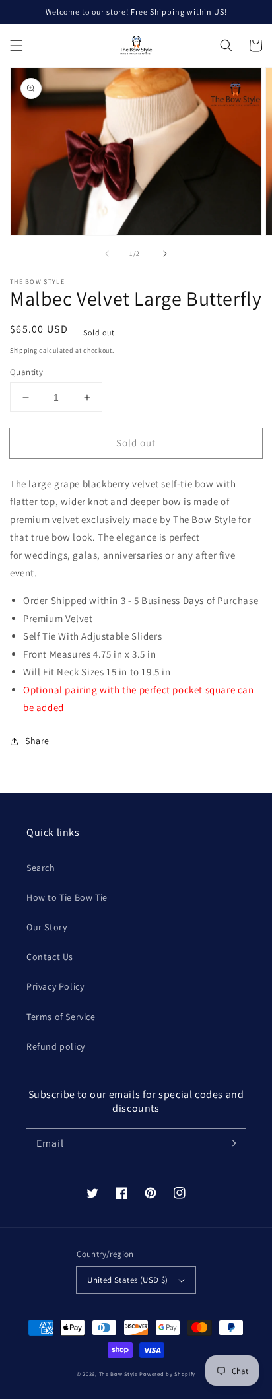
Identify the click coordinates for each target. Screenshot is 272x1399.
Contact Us (49, 957)
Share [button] (37, 741)
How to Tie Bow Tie (67, 897)
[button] (16, 45)
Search (40, 867)
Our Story (46, 927)
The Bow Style (118, 1373)
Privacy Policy (55, 986)
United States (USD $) (127, 1279)
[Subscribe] (231, 1143)
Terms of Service (61, 1017)
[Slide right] (165, 253)
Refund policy (55, 1046)
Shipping (24, 350)
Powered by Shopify (167, 1373)
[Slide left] (106, 253)
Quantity (26, 372)
